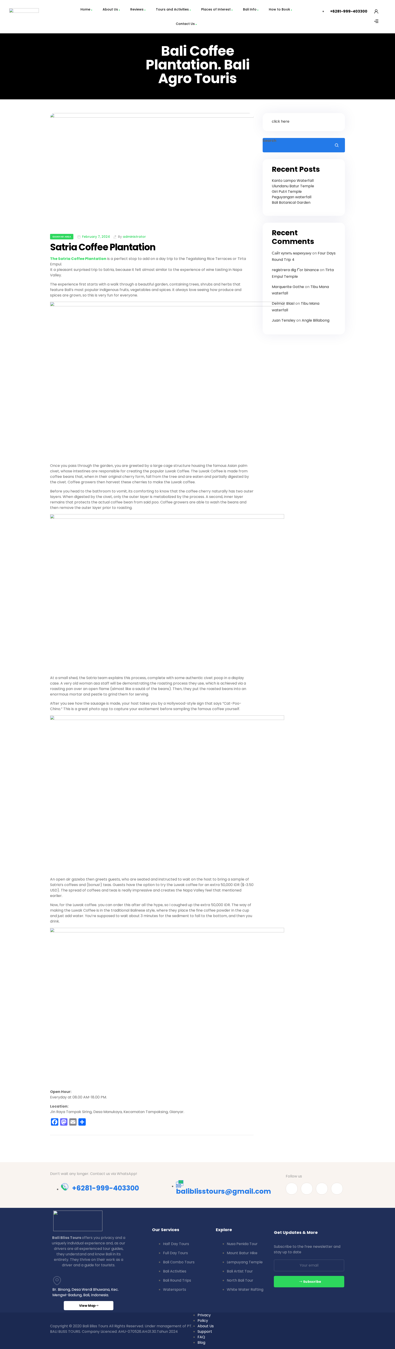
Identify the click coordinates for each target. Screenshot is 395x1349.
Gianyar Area (61, 236)
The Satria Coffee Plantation (78, 258)
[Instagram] (337, 1189)
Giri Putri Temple (287, 191)
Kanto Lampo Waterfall (293, 180)
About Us (110, 9)
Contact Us (185, 23)
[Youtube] (307, 1189)
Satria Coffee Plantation (102, 247)
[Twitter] (322, 1189)
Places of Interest (216, 9)
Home (85, 9)
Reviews (137, 9)
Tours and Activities (172, 9)
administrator (134, 237)
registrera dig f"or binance (295, 269)
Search (269, 140)
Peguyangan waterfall (291, 197)
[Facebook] (292, 1189)
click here (280, 121)
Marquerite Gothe (288, 286)
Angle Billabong (315, 320)
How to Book (279, 9)
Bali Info (249, 9)
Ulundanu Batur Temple (293, 186)
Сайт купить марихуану (291, 253)
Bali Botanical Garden (291, 202)
